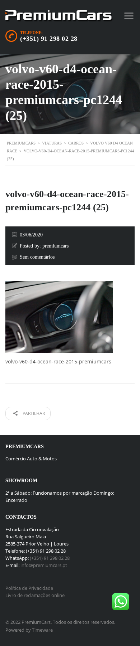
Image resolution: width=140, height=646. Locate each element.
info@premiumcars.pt (43, 565)
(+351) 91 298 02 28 (49, 38)
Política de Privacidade (29, 588)
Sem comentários (37, 257)
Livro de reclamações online (35, 595)
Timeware (42, 630)
